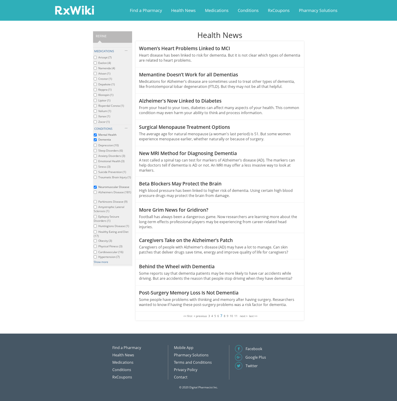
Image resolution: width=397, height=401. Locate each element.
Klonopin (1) (105, 95)
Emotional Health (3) (111, 161)
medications (104, 51)
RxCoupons (279, 10)
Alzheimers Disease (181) (114, 192)
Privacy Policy (185, 369)
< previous (200, 316)
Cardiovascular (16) (110, 252)
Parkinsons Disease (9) (113, 202)
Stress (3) (104, 167)
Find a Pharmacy (146, 10)
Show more (101, 262)
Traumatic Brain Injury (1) (114, 177)
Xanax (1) (104, 116)
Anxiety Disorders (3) (111, 156)
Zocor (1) (104, 122)
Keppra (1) (105, 90)
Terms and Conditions (193, 362)
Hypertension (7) (109, 257)
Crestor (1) (105, 79)
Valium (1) (104, 111)
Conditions (248, 10)
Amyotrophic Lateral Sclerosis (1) (109, 209)
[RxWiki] (74, 10)
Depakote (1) (106, 84)
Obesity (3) (105, 241)
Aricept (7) (105, 57)
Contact (180, 377)
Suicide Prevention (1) (112, 172)
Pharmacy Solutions (318, 10)
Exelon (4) (104, 63)
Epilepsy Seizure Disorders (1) (106, 219)
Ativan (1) (104, 73)
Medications (217, 10)
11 (236, 316)
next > (244, 316)
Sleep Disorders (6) (110, 151)
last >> (253, 316)
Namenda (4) (106, 68)
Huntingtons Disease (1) (113, 226)
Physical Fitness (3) (110, 246)
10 (231, 316)
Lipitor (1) (104, 100)
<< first (187, 316)
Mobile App (183, 347)
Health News (183, 10)
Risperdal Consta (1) (111, 106)
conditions (103, 129)
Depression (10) (108, 145)
